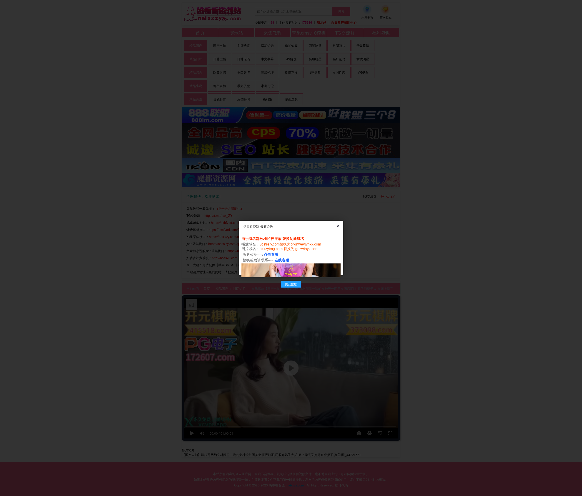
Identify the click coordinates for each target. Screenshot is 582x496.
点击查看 (271, 254)
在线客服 (282, 260)
